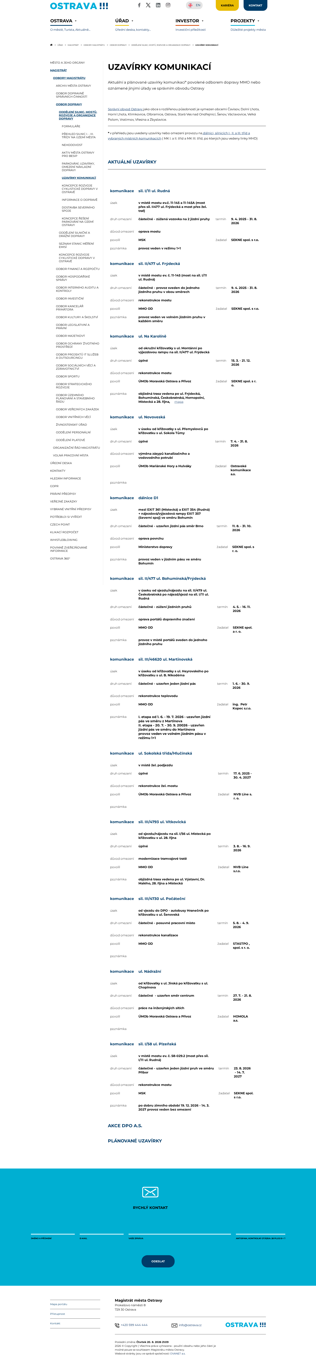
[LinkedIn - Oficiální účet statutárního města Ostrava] (158, 6)
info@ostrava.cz (190, 1325)
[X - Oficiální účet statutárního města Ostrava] (148, 6)
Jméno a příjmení (41, 1238)
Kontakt (55, 1323)
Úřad (60, 45)
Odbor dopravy (118, 45)
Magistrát (73, 45)
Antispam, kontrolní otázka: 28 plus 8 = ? (260, 1238)
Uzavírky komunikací (206, 45)
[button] (70, 25)
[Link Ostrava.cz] (245, 1325)
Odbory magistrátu (94, 45)
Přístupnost (57, 1314)
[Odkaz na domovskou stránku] (51, 45)
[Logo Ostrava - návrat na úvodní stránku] (79, 9)
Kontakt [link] (255, 5)
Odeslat (158, 1261)
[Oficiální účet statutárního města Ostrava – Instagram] (168, 6)
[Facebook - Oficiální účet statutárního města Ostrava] (139, 6)
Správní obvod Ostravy (125, 109)
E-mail (83, 1238)
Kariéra (227, 5)
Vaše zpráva (136, 1238)
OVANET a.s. (177, 1353)
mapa (178, 402)
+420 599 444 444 (134, 1325)
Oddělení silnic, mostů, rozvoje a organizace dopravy (160, 45)
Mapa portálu (58, 1304)
